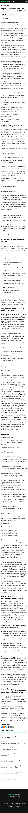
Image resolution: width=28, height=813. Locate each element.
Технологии (5, 803)
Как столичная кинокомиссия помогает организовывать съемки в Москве (11, 779)
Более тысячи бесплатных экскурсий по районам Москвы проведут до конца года (13, 773)
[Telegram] (6, 727)
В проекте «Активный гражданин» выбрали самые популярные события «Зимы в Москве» (13, 767)
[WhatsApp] (13, 727)
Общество (3, 746)
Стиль (23, 803)
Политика (14, 800)
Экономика (12, 5)
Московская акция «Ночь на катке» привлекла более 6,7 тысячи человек (12, 761)
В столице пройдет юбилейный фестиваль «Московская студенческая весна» (12, 749)
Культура (18, 803)
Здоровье (10, 806)
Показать (11, 14)
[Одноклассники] (4, 727)
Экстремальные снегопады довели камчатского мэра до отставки (13, 737)
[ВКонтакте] (2, 727)
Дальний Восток (4, 734)
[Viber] (11, 727)
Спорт (12, 803)
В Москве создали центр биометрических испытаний (11, 755)
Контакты (17, 806)
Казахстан (3, 740)
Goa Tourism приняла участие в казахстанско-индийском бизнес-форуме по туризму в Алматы (13, 743)
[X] (8, 727)
